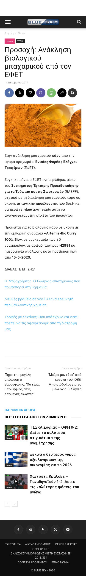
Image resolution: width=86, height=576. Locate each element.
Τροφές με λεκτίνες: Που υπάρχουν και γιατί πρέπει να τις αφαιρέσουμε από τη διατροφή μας (41, 323)
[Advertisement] (43, 8)
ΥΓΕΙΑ (20, 41)
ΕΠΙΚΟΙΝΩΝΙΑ (60, 562)
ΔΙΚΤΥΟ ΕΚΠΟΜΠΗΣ (38, 544)
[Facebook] (9, 92)
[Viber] (40, 92)
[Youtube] (67, 529)
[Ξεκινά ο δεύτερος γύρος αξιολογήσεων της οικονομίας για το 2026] (16, 459)
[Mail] (30, 529)
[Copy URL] (62, 92)
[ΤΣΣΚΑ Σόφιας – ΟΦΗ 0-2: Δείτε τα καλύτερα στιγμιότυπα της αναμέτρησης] (16, 433)
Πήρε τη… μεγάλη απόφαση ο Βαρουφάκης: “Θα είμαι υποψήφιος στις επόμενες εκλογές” (22, 384)
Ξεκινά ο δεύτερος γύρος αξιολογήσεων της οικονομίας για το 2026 (53, 459)
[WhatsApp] (51, 92)
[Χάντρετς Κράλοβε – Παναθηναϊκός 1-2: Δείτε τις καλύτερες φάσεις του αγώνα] (16, 482)
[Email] (30, 92)
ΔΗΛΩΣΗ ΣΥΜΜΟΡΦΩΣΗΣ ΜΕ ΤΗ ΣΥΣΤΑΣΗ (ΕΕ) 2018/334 (41, 555)
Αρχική (9, 33)
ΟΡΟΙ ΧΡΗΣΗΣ (41, 549)
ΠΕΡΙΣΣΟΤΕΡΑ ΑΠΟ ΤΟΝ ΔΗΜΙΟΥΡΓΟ (36, 417)
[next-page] (15, 504)
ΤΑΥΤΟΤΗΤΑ (13, 544)
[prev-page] (7, 504)
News (21, 33)
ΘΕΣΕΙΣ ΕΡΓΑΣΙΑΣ (66, 544)
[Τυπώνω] (72, 92)
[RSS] (43, 529)
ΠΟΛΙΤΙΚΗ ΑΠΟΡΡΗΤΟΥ (32, 562)
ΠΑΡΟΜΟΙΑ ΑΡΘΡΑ (20, 410)
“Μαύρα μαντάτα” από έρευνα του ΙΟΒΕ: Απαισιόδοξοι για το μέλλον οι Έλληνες (64, 382)
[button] (7, 22)
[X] (19, 92)
